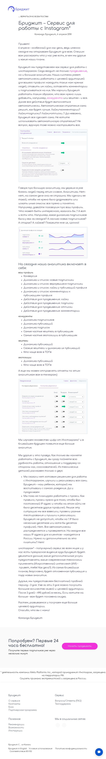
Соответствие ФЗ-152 (21, 751)
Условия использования (40, 749)
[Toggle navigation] (90, 9)
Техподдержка (63, 704)
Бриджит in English (17, 749)
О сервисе (14, 701)
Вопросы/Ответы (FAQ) (68, 701)
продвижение (78, 71)
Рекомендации (16, 724)
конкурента (55, 98)
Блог (11, 707)
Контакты (14, 704)
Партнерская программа (22, 710)
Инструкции (15, 731)
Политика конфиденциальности (71, 749)
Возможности (16, 727)
